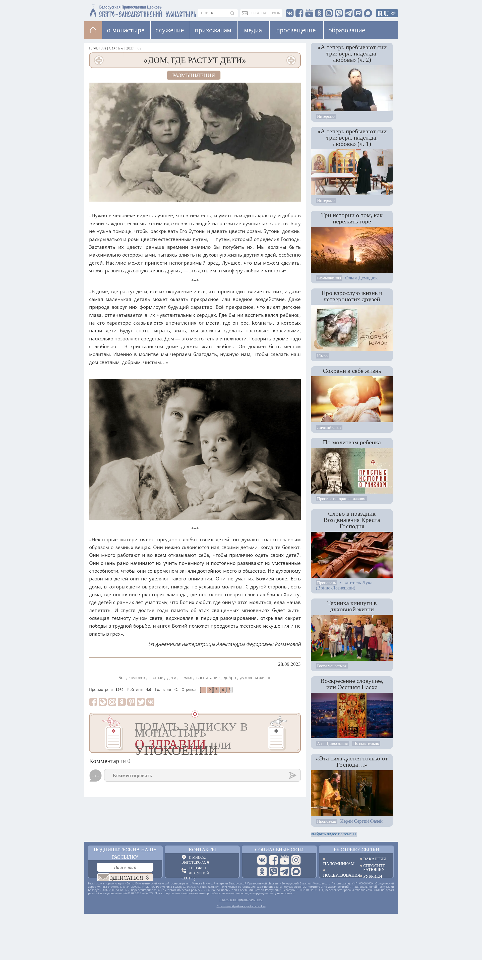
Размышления (193, 75)
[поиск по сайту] (233, 13)
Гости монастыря (331, 666)
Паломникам (338, 863)
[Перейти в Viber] (273, 871)
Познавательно (366, 743)
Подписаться (124, 878)
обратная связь (265, 13)
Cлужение (169, 30)
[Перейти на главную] (113, 9)
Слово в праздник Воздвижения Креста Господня (352, 519)
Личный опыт (329, 427)
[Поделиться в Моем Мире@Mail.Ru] (112, 702)
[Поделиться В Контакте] (150, 702)
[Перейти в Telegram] (284, 871)
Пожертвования (338, 875)
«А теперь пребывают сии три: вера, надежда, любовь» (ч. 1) (352, 137)
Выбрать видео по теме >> (334, 834)
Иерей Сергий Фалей (361, 821)
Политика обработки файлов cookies (241, 906)
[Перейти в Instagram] (296, 860)
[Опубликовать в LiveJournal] (103, 702)
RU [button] (384, 13)
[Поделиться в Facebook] (93, 702)
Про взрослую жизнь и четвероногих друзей (351, 295)
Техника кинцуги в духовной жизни (352, 605)
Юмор (322, 356)
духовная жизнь (255, 678)
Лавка (139, 47)
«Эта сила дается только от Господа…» (352, 761)
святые (156, 678)
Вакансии (374, 859)
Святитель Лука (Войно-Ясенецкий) (344, 585)
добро (230, 678)
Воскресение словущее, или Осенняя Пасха (351, 683)
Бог (121, 678)
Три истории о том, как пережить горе (352, 218)
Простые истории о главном (341, 499)
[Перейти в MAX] (296, 871)
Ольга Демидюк (361, 277)
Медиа (253, 30)
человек (137, 678)
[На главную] (93, 30)
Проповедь (326, 583)
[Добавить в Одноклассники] (122, 702)
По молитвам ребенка (352, 442)
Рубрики (372, 876)
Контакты (202, 849)
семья (186, 678)
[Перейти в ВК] (262, 860)
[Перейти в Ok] (262, 871)
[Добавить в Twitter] (141, 702)
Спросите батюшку (374, 867)
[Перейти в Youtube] (284, 860)
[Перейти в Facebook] (273, 860)
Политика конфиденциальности (241, 899)
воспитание (208, 678)
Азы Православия (332, 743)
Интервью (326, 116)
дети (171, 678)
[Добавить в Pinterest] (131, 702)
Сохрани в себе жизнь (352, 370)
